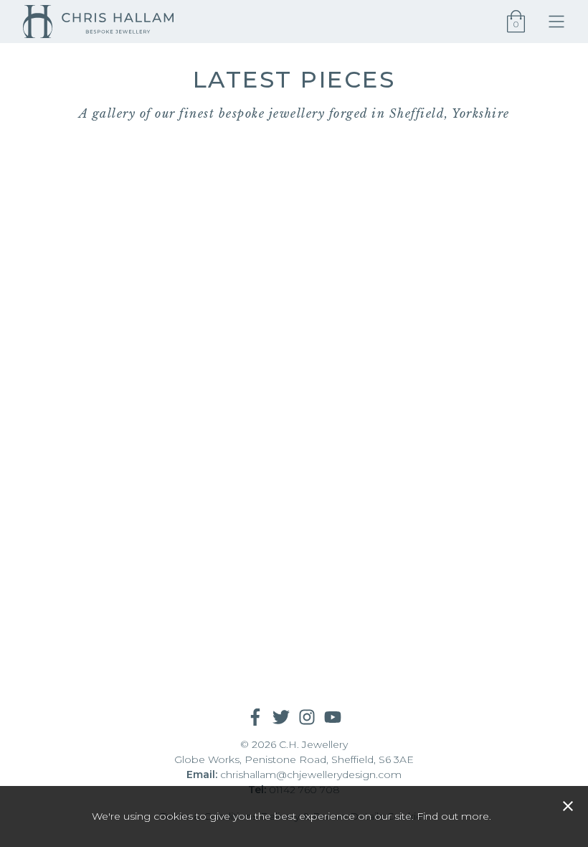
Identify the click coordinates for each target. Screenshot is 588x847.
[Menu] (562, 21)
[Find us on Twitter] (281, 717)
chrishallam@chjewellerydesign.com (311, 774)
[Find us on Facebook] (255, 717)
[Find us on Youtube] (332, 717)
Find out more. (454, 816)
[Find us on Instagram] (307, 717)
